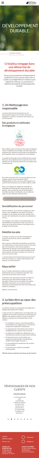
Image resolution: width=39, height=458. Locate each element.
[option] (19, 403)
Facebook (30, 437)
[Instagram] (24, 441)
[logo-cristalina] (31, 3)
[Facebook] (24, 437)
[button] (2, 2)
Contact (4, 436)
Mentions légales (7, 439)
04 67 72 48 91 (10, 453)
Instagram (30, 441)
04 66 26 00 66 (29, 452)
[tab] (8, 419)
